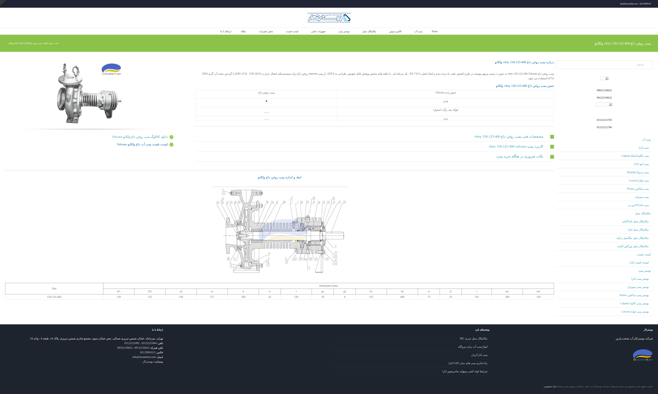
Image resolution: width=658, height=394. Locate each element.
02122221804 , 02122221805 (140, 343)
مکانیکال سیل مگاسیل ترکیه (633, 238)
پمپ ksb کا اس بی (638, 205)
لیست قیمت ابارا (639, 262)
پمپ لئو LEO (641, 164)
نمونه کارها (48, 43)
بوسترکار (148, 361)
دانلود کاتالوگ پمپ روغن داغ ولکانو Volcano (140, 136)
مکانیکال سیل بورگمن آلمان (633, 246)
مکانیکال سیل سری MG (474, 338)
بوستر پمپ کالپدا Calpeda (634, 303)
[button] (374, 136)
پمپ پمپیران (642, 196)
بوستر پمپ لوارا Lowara (635, 311)
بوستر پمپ (644, 270)
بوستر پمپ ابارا (640, 278)
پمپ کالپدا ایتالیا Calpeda (635, 155)
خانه (57, 43)
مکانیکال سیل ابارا (638, 229)
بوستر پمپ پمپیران (638, 286)
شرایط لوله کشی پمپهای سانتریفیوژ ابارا (465, 371)
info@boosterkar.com (628, 4)
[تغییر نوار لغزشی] (3, 3)
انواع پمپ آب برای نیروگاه (473, 346)
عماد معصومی (550, 386)
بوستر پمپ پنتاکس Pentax (634, 295)
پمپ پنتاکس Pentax (638, 188)
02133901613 (147, 352)
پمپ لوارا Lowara (639, 180)
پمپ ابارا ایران (479, 354)
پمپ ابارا (644, 147)
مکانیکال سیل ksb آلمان (635, 221)
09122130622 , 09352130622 (133, 347)
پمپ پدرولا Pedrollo (638, 172)
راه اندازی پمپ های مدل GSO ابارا (468, 363)
